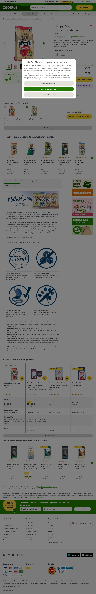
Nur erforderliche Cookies (49, 95)
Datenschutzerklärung (33, 79)
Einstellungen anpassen (48, 83)
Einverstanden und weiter (48, 89)
